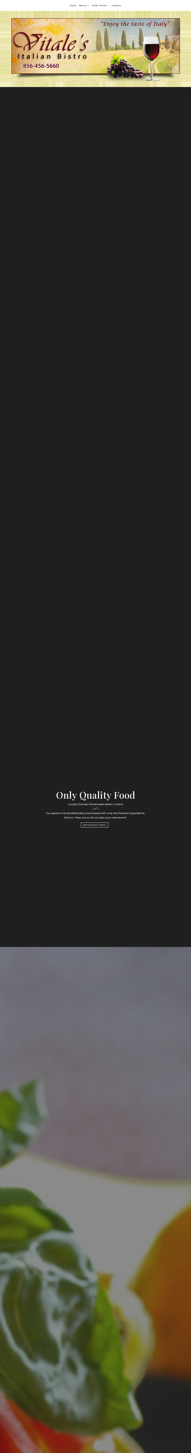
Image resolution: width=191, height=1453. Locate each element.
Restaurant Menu (94, 825)
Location (116, 6)
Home (73, 6)
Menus (83, 6)
